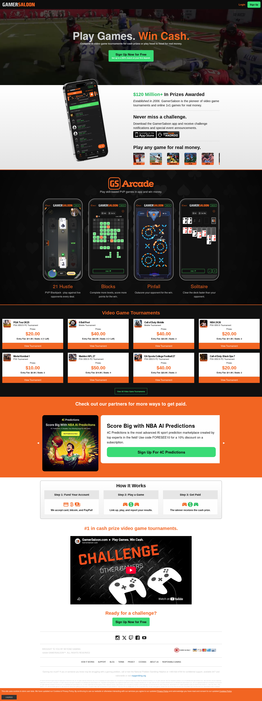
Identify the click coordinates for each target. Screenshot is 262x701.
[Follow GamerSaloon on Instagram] (118, 637)
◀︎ (39, 442)
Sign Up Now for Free (131, 55)
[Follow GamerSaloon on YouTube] (144, 637)
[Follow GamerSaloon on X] (124, 637)
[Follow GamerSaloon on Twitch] (131, 637)
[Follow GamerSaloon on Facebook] (138, 637)
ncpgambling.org (139, 675)
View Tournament (32, 345)
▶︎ (225, 442)
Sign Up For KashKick (161, 442)
